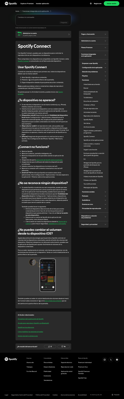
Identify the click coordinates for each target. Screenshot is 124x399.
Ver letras (87, 123)
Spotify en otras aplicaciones (93, 140)
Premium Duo (83, 367)
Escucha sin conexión (91, 101)
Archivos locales (89, 127)
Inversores (47, 376)
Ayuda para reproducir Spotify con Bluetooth (33, 323)
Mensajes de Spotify (91, 187)
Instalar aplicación (42, 3)
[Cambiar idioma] (91, 3)
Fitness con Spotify (90, 180)
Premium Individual (85, 362)
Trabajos (29, 367)
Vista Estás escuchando (92, 84)
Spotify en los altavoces (26, 327)
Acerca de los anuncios (68, 395)
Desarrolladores (49, 367)
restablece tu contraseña (57, 224)
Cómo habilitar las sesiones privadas (30, 332)
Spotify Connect (23, 61)
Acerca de (30, 362)
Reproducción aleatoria (92, 116)
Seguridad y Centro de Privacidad (22, 395)
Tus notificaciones (90, 184)
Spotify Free (82, 378)
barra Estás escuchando (53, 301)
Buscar (86, 88)
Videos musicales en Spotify (93, 176)
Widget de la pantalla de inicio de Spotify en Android (93, 172)
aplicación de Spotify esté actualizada (49, 160)
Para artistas (48, 362)
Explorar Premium (27, 3)
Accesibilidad (82, 395)
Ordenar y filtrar (89, 105)
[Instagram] (104, 359)
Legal (6, 395)
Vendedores (48, 380)
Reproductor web (67, 367)
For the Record (32, 371)
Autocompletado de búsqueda (91, 93)
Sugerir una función (90, 149)
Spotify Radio (88, 119)
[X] (110, 359)
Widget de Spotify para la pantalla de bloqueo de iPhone (92, 165)
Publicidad (47, 371)
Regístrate (97, 3)
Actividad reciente (90, 112)
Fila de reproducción (91, 108)
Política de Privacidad (43, 395)
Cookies (55, 395)
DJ (85, 159)
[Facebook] (117, 359)
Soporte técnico (66, 362)
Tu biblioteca (88, 97)
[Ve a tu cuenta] (68, 34)
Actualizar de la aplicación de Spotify (30, 319)
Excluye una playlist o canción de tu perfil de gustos (94, 154)
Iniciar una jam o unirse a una (28, 336)
